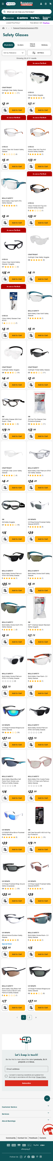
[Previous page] (17, 1017)
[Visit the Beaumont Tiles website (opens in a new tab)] (8, 18)
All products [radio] (8, 45)
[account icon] (41, 4)
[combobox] (26, 11)
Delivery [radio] (44, 45)
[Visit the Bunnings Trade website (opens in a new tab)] (47, 18)
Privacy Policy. (41, 1077)
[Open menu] (3, 4)
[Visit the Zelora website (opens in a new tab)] (22, 18)
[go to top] (47, 1098)
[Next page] (36, 1017)
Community (11, 1138)
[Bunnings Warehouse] (26, 5)
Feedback (33, 1138)
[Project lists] (46, 4)
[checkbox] (6, 1076)
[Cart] (50, 4)
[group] (26, 45)
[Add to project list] (5, 110)
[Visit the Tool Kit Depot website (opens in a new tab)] (35, 18)
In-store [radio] (20, 45)
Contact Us (22, 1138)
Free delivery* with (36, 23)
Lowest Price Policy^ (13, 23)
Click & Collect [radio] (32, 45)
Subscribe (26, 1083)
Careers (43, 1138)
